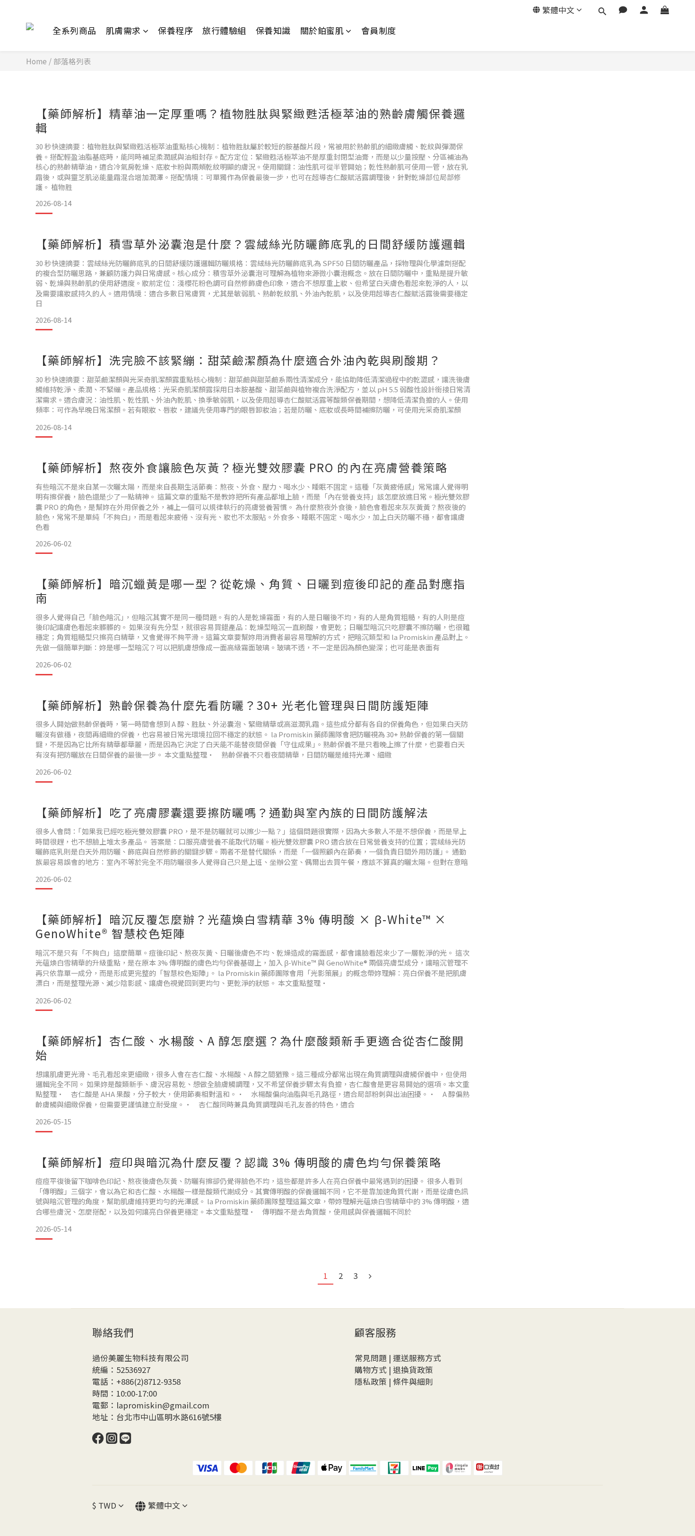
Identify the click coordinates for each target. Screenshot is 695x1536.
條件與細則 (413, 1381)
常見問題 (371, 1357)
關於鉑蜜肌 (322, 30)
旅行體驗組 (224, 30)
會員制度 (378, 30)
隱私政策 (371, 1381)
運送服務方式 (417, 1357)
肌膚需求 (123, 30)
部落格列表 (72, 61)
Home (36, 61)
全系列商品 (74, 30)
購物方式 (371, 1369)
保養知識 (273, 30)
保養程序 (175, 30)
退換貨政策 (413, 1369)
